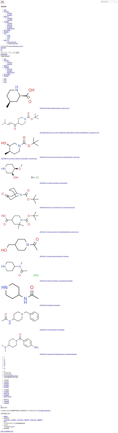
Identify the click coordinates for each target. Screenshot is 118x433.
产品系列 (9, 23)
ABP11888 (4, 158)
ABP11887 (42, 157)
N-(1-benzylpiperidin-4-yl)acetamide (55, 329)
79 (4, 364)
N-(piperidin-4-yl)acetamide (53, 305)
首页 (5, 10)
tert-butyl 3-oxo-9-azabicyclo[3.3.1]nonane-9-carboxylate (60, 207)
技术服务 (9, 27)
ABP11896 (42, 354)
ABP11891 (42, 232)
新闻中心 (6, 16)
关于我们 (6, 11)
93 (4, 368)
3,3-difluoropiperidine (12, 43)
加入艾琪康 (7, 30)
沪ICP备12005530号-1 (45, 410)
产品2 (8, 37)
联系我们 (6, 32)
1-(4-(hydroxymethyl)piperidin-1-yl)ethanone (57, 256)
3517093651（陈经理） (23, 420)
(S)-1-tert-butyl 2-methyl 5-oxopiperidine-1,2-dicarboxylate (22, 158)
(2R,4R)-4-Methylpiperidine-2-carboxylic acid (57, 108)
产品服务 (6, 22)
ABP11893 (42, 280)
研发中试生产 (11, 28)
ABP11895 (42, 329)
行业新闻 (9, 20)
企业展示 (9, 15)
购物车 (8, 431)
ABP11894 (42, 305)
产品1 (8, 35)
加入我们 (6, 385)
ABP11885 (42, 108)
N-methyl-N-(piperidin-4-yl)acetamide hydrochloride (59, 280)
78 (4, 362)
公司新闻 (9, 18)
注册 (4, 47)
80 (4, 365)
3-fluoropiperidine (11, 42)
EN (1, 49)
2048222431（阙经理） (36, 420)
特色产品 (9, 25)
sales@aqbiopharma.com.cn (16, 46)
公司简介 (9, 13)
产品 (5, 33)
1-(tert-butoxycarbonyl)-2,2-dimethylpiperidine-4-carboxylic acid (62, 232)
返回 (2, 1)
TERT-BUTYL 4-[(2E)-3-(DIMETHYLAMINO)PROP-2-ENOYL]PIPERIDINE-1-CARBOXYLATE (72, 132)
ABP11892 (42, 256)
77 (4, 361)
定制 (8, 38)
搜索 (17, 52)
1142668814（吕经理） (10, 420)
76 (4, 359)
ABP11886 (42, 132)
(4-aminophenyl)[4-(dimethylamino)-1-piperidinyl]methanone (61, 354)
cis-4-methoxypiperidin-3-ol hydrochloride (56, 183)
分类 (5, 431)
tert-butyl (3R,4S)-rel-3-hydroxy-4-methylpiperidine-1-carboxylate (62, 157)
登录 (2, 47)
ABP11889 (42, 183)
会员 (12, 431)
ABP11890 (42, 207)
